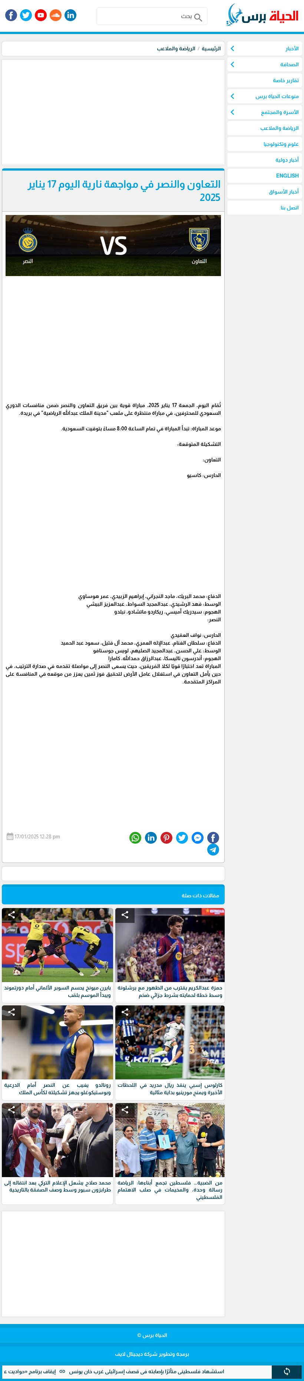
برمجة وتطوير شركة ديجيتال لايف (152, 1354)
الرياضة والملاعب (176, 48)
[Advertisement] (112, 111)
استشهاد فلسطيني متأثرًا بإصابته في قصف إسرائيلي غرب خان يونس (172, 1371)
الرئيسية (211, 48)
